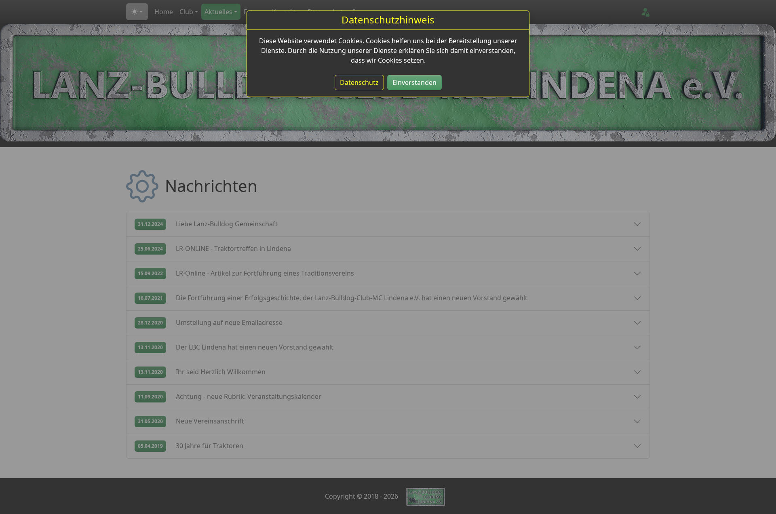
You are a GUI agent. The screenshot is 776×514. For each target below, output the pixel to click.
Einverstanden (414, 82)
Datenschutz (359, 82)
